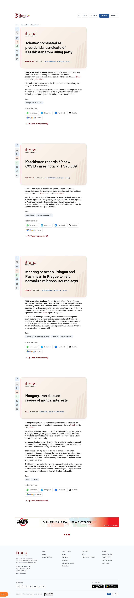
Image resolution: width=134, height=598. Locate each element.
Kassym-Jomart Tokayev (34, 103)
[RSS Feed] (43, 586)
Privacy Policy (106, 557)
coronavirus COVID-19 (44, 215)
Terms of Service (107, 554)
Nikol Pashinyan (66, 336)
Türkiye (28, 336)
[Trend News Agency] (21, 553)
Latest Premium (47, 557)
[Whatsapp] (18, 586)
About (64, 554)
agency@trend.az (21, 573)
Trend (78, 77)
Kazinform (40, 79)
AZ (112, 594)
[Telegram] (35, 586)
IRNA (32, 427)
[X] (26, 586)
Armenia (55, 336)
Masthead (65, 557)
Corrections (65, 566)
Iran (27, 479)
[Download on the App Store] (98, 586)
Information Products (88, 557)
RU (116, 594)
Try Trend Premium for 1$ (37, 124)
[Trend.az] (22, 16)
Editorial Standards (68, 563)
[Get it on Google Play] (111, 586)
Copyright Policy (107, 560)
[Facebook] (22, 586)
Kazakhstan (30, 215)
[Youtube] (30, 586)
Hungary (35, 479)
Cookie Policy (106, 563)
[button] (17, 29)
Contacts (65, 560)
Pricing (84, 554)
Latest (44, 554)
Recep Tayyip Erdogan (42, 336)
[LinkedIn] (39, 586)
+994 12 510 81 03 (21, 571)
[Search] (79, 16)
